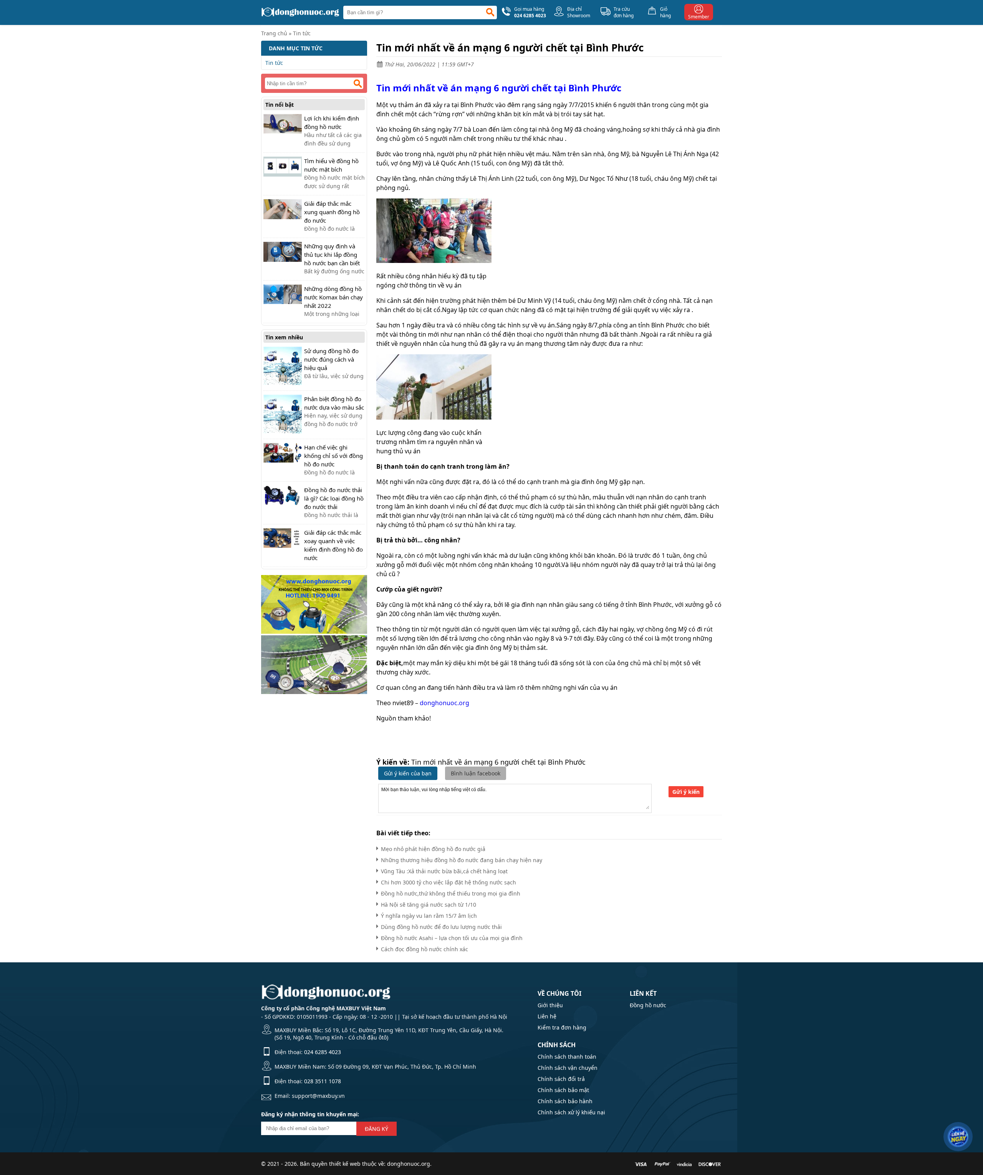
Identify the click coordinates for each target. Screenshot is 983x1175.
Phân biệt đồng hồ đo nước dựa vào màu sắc (334, 403)
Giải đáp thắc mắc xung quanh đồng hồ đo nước (332, 212)
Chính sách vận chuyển (567, 1067)
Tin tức (302, 33)
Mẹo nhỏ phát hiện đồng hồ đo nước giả (433, 849)
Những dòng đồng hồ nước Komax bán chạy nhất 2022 (333, 297)
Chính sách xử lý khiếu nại (571, 1112)
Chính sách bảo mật (563, 1090)
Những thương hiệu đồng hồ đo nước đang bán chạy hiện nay (461, 860)
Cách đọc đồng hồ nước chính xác (424, 949)
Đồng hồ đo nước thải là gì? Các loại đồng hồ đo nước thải (334, 498)
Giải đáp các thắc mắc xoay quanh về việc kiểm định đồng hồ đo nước (333, 545)
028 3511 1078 (322, 1081)
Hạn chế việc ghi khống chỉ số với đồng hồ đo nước (333, 455)
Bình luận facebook (475, 773)
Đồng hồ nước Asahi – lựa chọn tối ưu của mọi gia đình (452, 938)
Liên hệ (547, 1016)
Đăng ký (376, 1128)
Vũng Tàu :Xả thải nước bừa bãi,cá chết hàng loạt (444, 871)
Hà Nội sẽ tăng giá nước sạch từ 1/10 (428, 904)
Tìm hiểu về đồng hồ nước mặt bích (331, 165)
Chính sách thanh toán (567, 1056)
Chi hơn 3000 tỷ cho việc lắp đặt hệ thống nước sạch (448, 882)
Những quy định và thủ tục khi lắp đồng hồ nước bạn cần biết (332, 254)
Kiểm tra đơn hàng (562, 1027)
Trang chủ (274, 33)
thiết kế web (345, 1163)
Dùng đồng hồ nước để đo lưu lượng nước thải (441, 926)
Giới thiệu (550, 1005)
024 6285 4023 (322, 1052)
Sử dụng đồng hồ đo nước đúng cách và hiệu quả (331, 359)
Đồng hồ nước (648, 1005)
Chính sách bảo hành (565, 1101)
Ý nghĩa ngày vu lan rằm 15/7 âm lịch (429, 915)
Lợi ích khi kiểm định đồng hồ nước (331, 122)
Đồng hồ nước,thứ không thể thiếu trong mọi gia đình (450, 893)
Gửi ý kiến (686, 791)
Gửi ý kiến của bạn (408, 773)
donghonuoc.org (444, 703)
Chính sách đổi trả (561, 1078)
